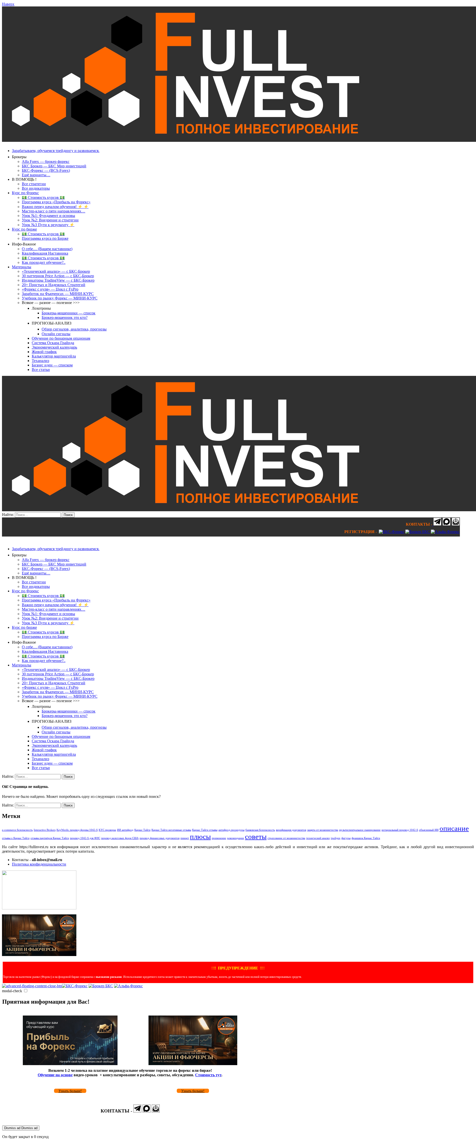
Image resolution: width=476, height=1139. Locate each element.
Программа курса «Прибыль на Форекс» (56, 202)
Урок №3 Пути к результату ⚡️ (48, 225)
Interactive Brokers (45, 830)
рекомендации (235, 838)
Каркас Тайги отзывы (204, 830)
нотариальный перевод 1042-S (400, 830)
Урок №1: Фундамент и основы (48, 215)
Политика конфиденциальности (39, 864)
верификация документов (291, 830)
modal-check (12, 991)
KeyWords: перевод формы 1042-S (77, 830)
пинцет (184, 838)
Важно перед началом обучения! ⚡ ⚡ (55, 207)
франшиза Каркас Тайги (366, 838)
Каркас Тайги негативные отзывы (171, 830)
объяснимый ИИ (429, 830)
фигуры (346, 838)
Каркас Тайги (142, 830)
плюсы (200, 836)
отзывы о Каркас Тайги (16, 838)
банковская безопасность (260, 830)
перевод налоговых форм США (120, 838)
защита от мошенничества (322, 830)
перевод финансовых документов (159, 838)
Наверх (8, 4)
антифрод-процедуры (231, 830)
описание (454, 828)
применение (219, 838)
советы (256, 836)
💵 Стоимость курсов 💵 (43, 197)
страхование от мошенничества (286, 838)
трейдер (335, 838)
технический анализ (318, 838)
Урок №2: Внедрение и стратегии (50, 220)
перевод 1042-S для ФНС (85, 838)
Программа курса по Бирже (45, 238)
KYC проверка (107, 830)
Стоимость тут (208, 1075)
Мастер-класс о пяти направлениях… (53, 211)
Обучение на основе (55, 1075)
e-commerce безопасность (17, 830)
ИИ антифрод (125, 830)
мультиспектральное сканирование (360, 830)
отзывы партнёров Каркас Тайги (49, 838)
